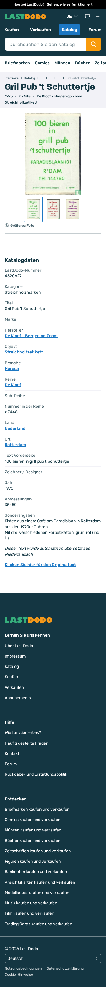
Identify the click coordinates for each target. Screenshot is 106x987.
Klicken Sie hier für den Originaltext (40, 564)
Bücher (82, 63)
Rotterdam (15, 444)
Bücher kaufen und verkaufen (32, 840)
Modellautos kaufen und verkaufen (37, 892)
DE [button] (69, 16)
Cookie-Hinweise (19, 975)
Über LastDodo (19, 645)
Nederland (15, 428)
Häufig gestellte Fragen (26, 743)
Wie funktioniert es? (23, 732)
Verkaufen (40, 29)
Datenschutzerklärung (65, 968)
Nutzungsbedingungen (23, 968)
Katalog (69, 29)
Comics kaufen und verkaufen (32, 819)
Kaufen (11, 29)
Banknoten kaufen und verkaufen (36, 871)
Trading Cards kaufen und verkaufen (38, 923)
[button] (87, 16)
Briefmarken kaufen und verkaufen (37, 809)
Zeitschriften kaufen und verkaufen (38, 851)
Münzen (62, 63)
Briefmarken (17, 63)
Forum (95, 29)
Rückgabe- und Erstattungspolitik (36, 774)
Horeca (12, 368)
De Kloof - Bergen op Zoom (59, 96)
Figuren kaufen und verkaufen (33, 861)
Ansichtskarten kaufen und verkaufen (40, 882)
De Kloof (13, 384)
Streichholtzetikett (21, 102)
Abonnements (18, 697)
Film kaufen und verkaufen (29, 913)
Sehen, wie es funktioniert (69, 4)
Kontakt (12, 753)
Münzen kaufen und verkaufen (33, 830)
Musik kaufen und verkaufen (31, 903)
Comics (42, 63)
